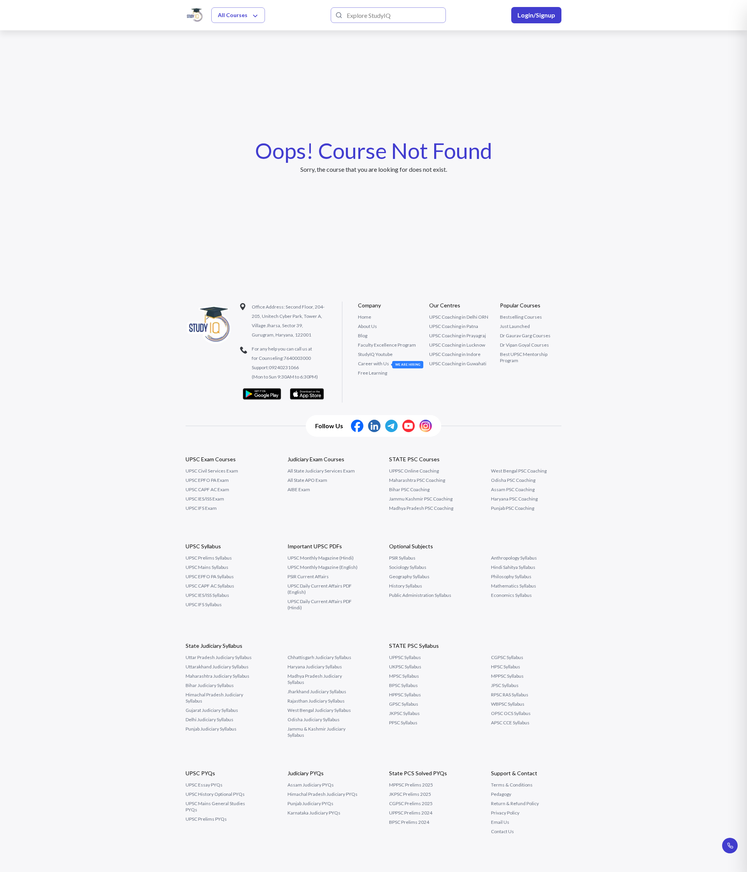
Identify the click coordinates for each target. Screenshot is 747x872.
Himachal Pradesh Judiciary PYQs (323, 794)
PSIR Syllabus (402, 558)
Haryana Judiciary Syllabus (315, 667)
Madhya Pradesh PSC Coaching (421, 508)
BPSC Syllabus (403, 685)
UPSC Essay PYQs (204, 785)
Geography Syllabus (409, 576)
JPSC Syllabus (505, 685)
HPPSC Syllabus (405, 695)
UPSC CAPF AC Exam (207, 489)
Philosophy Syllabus (511, 576)
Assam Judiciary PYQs (311, 785)
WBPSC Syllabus (507, 704)
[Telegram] (391, 426)
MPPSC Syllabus (507, 676)
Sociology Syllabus (407, 567)
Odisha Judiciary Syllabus (314, 719)
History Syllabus (405, 586)
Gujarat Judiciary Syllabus (212, 710)
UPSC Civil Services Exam (212, 471)
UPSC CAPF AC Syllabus (210, 586)
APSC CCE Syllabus (510, 723)
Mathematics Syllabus (513, 586)
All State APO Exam (307, 480)
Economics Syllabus (511, 595)
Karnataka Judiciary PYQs (314, 813)
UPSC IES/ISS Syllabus (207, 595)
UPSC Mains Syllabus (207, 567)
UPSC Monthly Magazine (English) (323, 567)
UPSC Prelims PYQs (206, 819)
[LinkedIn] (374, 426)
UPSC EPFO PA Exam (207, 480)
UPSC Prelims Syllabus (209, 558)
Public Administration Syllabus (420, 595)
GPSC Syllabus (403, 704)
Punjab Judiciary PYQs (310, 803)
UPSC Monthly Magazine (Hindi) (321, 558)
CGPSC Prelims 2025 (411, 803)
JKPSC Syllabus (404, 713)
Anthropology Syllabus (514, 558)
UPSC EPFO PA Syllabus (210, 576)
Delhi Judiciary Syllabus (209, 719)
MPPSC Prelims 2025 (411, 785)
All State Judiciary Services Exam (321, 471)
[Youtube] (408, 426)
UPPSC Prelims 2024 (410, 813)
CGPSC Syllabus (507, 657)
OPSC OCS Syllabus (511, 713)
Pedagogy (501, 794)
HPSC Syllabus (505, 667)
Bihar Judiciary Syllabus (210, 685)
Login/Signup (536, 15)
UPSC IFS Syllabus (204, 604)
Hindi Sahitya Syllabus (513, 567)
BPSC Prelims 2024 (409, 822)
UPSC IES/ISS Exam (205, 499)
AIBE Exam (299, 489)
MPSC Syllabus (404, 676)
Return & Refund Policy (515, 803)
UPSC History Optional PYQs (215, 794)
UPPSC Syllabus (405, 657)
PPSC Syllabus (403, 723)
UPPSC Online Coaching (414, 471)
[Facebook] (357, 426)
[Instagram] (425, 426)
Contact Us (502, 831)
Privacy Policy (505, 813)
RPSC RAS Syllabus (509, 695)
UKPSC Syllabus (405, 667)
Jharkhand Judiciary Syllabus (317, 691)
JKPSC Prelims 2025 (410, 794)
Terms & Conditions (512, 785)
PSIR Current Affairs (308, 576)
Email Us (500, 822)
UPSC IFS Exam (201, 508)
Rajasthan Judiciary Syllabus (316, 701)
